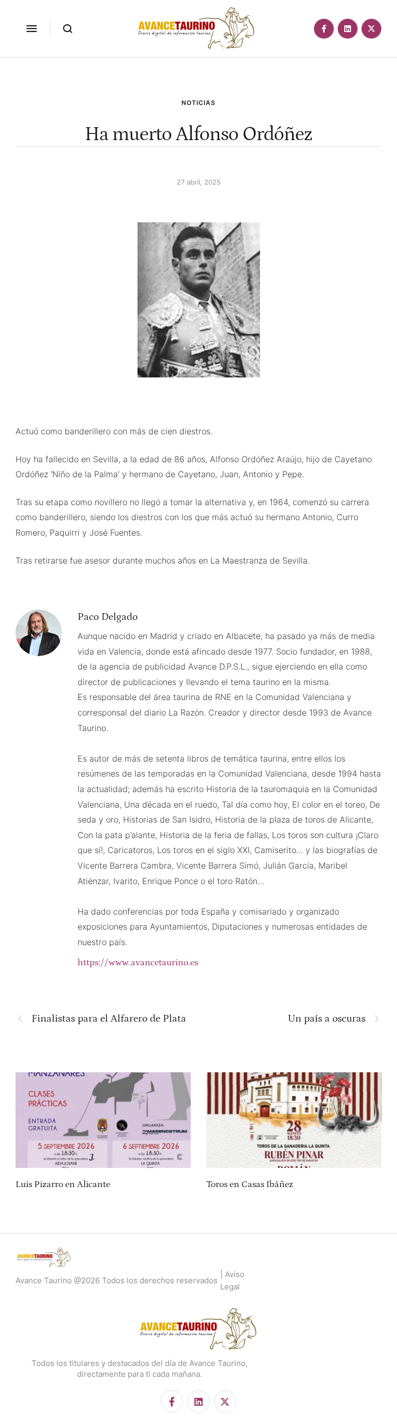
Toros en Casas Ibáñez (249, 1184)
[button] (31, 28)
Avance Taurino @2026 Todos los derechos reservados (117, 1280)
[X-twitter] (371, 29)
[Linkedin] (348, 29)
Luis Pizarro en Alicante (63, 1184)
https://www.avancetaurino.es (138, 963)
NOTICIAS (198, 103)
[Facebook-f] (324, 29)
